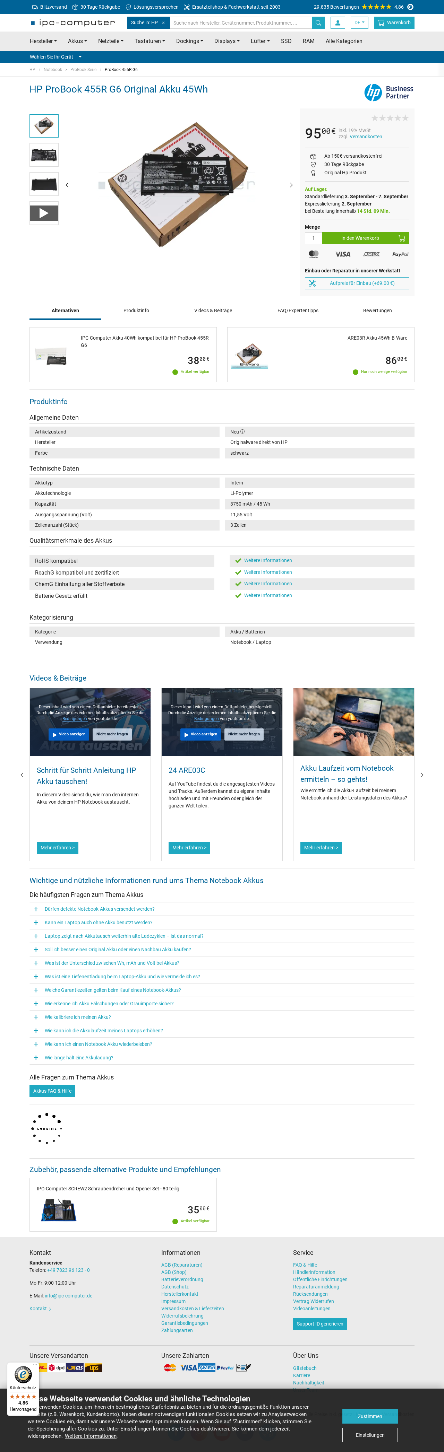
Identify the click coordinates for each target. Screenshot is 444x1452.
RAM (309, 41)
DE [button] (357, 22)
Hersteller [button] (41, 41)
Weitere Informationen (91, 1436)
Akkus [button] (75, 41)
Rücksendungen (310, 1294)
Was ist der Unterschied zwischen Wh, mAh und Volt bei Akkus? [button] (112, 963)
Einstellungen (370, 1435)
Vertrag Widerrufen (313, 1301)
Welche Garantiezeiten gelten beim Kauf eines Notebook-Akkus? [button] (113, 990)
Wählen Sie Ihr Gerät (51, 57)
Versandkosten (366, 136)
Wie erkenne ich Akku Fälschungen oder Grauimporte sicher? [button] (109, 1003)
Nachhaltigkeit (308, 1382)
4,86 (359, 7)
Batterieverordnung (182, 1279)
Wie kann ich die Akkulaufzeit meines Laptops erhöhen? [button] (104, 1030)
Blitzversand (53, 7)
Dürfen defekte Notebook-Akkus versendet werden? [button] (100, 909)
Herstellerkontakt (179, 1294)
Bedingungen (75, 718)
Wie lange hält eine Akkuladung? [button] (79, 1057)
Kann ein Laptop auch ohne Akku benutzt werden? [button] (99, 922)
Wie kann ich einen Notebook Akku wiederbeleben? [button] (98, 1044)
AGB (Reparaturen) (182, 1265)
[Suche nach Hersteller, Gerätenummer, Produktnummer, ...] (318, 23)
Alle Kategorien (344, 41)
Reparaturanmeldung (316, 1286)
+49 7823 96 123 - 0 (68, 1270)
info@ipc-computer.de (68, 1295)
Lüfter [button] (258, 41)
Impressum (173, 1301)
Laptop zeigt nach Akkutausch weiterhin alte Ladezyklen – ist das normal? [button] (124, 936)
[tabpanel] (179, 184)
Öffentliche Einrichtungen (320, 1279)
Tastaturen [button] (148, 41)
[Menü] (35, 1366)
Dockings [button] (187, 41)
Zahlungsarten (177, 1330)
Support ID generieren (320, 1324)
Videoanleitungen (312, 1308)
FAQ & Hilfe (305, 1265)
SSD (286, 41)
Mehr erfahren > (58, 847)
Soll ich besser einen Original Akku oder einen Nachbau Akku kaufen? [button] (118, 949)
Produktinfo (136, 310)
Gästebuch (305, 1368)
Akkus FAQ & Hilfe (52, 1091)
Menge (312, 227)
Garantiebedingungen (184, 1323)
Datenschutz (175, 1286)
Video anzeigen (72, 734)
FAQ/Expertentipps (298, 310)
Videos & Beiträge (213, 310)
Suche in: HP (144, 22)
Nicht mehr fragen (112, 734)
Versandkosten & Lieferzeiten (192, 1308)
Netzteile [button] (108, 41)
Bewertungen (377, 310)
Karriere (301, 1375)
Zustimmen (370, 1416)
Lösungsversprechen (156, 7)
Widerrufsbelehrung (182, 1316)
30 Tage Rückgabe (99, 7)
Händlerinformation (314, 1272)
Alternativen (65, 310)
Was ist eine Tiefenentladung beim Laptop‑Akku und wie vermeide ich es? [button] (122, 976)
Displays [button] (225, 41)
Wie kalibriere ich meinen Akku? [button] (78, 1017)
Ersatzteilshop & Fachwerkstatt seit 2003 (236, 7)
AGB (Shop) (174, 1272)
